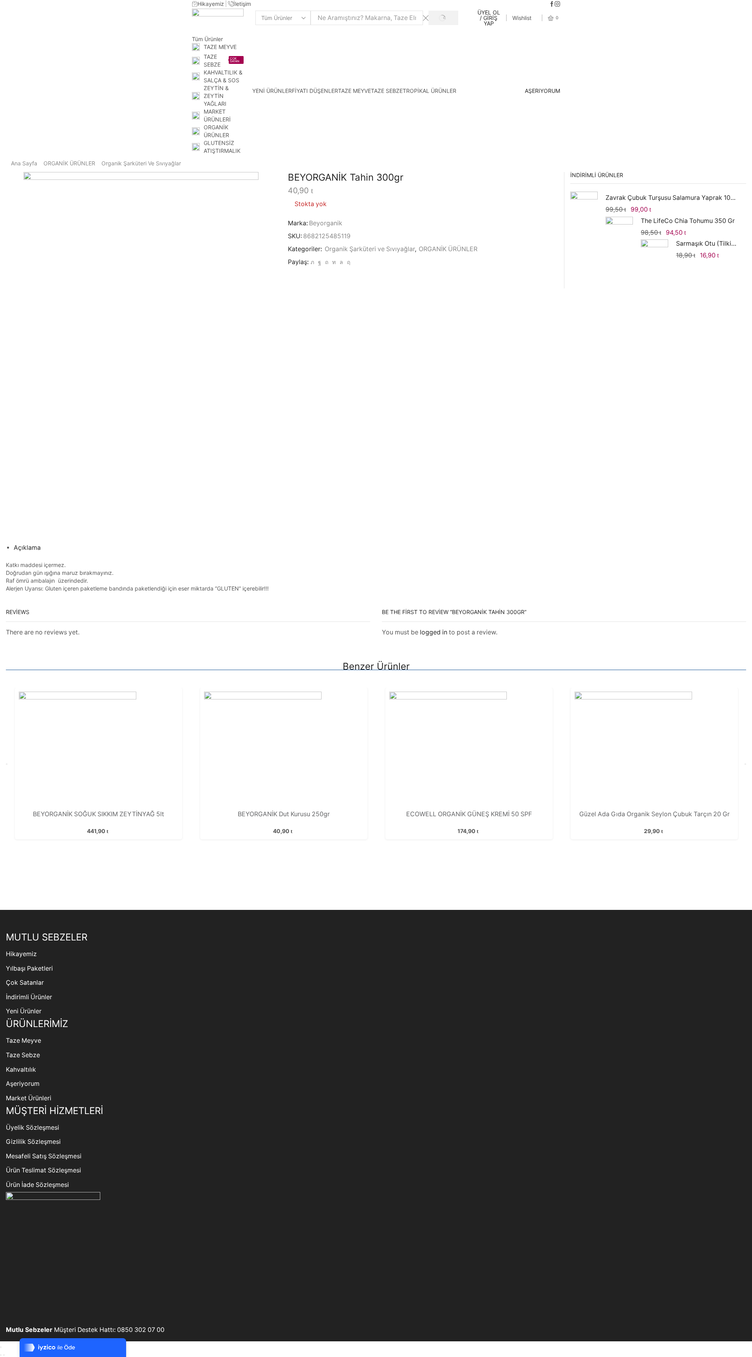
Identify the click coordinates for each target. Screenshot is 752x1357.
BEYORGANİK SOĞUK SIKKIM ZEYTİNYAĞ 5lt (98, 814)
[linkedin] (334, 262)
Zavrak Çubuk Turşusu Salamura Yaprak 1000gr (671, 197)
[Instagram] (557, 4)
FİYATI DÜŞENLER (315, 90)
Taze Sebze (23, 1055)
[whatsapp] (341, 262)
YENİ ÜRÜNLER (272, 90)
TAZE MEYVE (220, 46)
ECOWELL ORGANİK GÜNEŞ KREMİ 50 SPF (469, 814)
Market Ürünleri (28, 1098)
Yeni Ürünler (24, 1011)
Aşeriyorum (23, 1083)
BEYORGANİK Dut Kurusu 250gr (284, 814)
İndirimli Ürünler (29, 997)
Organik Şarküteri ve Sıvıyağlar (141, 163)
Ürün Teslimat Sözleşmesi (43, 1170)
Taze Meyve (23, 1040)
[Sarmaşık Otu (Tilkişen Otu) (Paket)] (654, 252)
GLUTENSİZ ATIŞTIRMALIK (222, 147)
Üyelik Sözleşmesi (32, 1127)
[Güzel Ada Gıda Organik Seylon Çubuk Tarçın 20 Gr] (654, 750)
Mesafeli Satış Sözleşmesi (43, 1156)
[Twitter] (312, 262)
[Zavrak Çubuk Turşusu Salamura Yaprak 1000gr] (584, 206)
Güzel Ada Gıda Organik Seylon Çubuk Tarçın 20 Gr (654, 814)
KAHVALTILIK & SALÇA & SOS (223, 76)
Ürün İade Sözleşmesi (37, 1185)
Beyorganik (325, 223)
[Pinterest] (326, 262)
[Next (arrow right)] (4, 1355)
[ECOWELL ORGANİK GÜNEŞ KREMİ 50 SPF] (469, 750)
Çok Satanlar (25, 982)
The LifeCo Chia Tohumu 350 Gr (688, 221)
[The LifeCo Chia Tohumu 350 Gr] (619, 230)
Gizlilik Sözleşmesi (33, 1141)
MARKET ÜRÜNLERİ (217, 115)
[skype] (347, 262)
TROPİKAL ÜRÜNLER (429, 90)
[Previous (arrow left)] (1, 1355)
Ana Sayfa (24, 163)
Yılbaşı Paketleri (29, 968)
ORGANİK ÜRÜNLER (216, 131)
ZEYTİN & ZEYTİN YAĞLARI (216, 96)
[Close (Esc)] (1, 1347)
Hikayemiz (21, 954)
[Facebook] (552, 4)
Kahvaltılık (21, 1069)
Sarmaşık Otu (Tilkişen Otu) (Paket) (706, 243)
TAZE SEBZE (221, 60)
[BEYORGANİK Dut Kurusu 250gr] (284, 750)
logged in (433, 632)
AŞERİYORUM (542, 91)
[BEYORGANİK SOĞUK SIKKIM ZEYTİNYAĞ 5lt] (99, 750)
